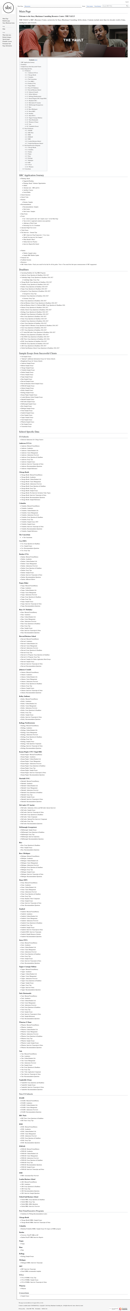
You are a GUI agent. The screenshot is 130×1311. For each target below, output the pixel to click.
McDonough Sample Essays (28, 404)
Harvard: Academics (26, 641)
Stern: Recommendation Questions (30, 963)
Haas (22, 1250)
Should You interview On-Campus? (33, 237)
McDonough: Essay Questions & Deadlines (32, 832)
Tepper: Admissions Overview (29, 978)
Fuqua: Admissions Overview (29, 595)
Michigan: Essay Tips (27, 870)
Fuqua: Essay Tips (26, 599)
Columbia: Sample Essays (28, 524)
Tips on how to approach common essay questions (36, 221)
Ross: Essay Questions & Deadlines (30, 316)
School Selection (25, 195)
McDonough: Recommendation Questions (32, 839)
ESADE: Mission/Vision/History (30, 1101)
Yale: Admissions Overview (28, 1063)
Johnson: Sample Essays (27, 688)
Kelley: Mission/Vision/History (29, 699)
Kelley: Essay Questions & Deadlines (31, 710)
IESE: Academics (26, 1129)
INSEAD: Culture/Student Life (29, 1153)
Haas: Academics (25, 614)
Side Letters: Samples (29, 211)
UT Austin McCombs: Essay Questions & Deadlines (35, 332)
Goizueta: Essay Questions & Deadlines (31, 296)
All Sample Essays (26, 356)
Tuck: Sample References (28, 1016)
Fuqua (23, 1244)
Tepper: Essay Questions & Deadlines (31, 981)
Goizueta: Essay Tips (29, 298)
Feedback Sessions (26, 260)
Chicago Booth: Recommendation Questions (33, 497)
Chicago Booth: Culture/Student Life (31, 479)
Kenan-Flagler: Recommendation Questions (33, 775)
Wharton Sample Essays (27, 422)
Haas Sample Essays (26, 379)
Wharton (23, 1288)
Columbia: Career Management (29, 513)
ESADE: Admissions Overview (29, 1110)
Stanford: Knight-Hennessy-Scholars (31, 934)
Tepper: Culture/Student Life (29, 974)
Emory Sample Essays (27, 374)
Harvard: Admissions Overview (29, 648)
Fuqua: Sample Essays (27, 601)
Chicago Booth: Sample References (30, 499)
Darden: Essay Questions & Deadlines (31, 287)
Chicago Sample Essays (27, 368)
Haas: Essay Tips (25, 626)
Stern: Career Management (28, 949)
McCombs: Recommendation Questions (31, 823)
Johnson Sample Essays (27, 388)
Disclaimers (38, 1308)
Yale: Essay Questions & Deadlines (30, 1067)
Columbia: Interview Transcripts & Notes (32, 526)
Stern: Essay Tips (26, 956)
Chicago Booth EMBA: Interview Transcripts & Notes (35, 1222)
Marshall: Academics (26, 783)
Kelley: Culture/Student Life (29, 703)
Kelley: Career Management (28, 706)
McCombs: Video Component (29, 817)
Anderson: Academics (27, 448)
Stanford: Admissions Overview (29, 921)
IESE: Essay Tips (26, 1140)
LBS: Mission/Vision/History (29, 1182)
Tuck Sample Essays (26, 420)
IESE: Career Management (28, 1134)
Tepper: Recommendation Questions (31, 990)
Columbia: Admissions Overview (30, 515)
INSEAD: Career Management (29, 1156)
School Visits (24, 197)
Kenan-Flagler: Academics (28, 757)
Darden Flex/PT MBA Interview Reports (32, 1237)
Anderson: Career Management (29, 453)
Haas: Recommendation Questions (30, 633)
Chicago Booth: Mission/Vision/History (31, 475)
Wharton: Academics (26, 1027)
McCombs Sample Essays (28, 401)
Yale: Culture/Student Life (28, 1058)
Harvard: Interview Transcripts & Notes (32, 664)
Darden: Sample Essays (27, 572)
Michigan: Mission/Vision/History (30, 856)
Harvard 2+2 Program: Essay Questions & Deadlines (35, 655)
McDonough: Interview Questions (30, 837)
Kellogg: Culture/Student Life (29, 730)
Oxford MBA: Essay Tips (28, 1202)
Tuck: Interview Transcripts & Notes (31, 1014)
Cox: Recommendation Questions (30, 548)
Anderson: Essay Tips (27, 459)
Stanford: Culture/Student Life (29, 916)
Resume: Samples (28, 202)
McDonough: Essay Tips (27, 834)
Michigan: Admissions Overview (30, 865)
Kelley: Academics (26, 701)
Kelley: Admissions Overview (29, 708)
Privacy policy (22, 1308)
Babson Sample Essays (27, 365)
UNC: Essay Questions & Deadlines (30, 330)
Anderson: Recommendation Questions (31, 466)
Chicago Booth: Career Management (31, 481)
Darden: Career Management (29, 563)
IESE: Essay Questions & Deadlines (31, 341)
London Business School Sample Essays (32, 397)
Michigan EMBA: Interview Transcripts (32, 1263)
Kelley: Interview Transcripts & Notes (31, 717)
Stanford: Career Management (29, 918)
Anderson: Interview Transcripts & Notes (32, 464)
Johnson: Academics (26, 675)
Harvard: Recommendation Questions (31, 666)
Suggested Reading (28, 181)
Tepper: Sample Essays (27, 983)
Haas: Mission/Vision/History (29, 612)
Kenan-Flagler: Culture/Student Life (31, 759)
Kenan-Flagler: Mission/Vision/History (31, 754)
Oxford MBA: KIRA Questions (29, 1204)
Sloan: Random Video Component (30, 898)
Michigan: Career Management (29, 863)
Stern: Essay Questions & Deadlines (31, 323)
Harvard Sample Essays (27, 381)
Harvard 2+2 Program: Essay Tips (30, 657)
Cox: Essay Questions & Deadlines (30, 544)
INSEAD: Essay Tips (27, 1162)
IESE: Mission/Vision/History (29, 1127)
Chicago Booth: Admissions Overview (31, 484)
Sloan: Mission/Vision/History (29, 883)
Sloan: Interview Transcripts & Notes (31, 903)
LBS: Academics (25, 1184)
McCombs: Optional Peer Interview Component (34, 819)
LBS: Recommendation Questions (30, 1191)
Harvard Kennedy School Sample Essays (32, 383)
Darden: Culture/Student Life (29, 561)
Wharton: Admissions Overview (29, 1034)
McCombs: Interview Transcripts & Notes (32, 812)
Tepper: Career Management (28, 976)
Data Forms (24, 214)
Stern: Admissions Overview (29, 952)
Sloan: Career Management (28, 889)
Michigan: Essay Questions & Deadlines (32, 867)
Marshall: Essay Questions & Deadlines (31, 314)
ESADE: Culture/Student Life (29, 1105)
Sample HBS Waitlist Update (31, 255)
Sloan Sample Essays (27, 410)
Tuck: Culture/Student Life (28, 1000)
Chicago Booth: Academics (28, 477)
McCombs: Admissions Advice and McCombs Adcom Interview (38, 808)
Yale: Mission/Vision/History (29, 1054)
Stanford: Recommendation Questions (31, 936)
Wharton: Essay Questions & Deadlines (31, 334)
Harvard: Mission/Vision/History (30, 639)
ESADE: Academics (26, 1103)
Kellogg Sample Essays (27, 392)
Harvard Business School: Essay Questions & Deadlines (36, 303)
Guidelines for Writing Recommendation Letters (34, 1214)
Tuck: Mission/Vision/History (29, 996)
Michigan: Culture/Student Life (29, 861)
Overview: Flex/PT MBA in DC (29, 1235)
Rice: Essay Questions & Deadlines (30, 845)
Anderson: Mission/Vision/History (30, 446)
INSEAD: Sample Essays (28, 1167)
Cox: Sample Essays (26, 546)
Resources (24, 262)
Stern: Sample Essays (27, 958)
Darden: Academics (26, 559)
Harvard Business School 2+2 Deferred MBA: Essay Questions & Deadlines (41, 305)
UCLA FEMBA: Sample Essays (29, 1280)
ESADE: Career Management (29, 1107)
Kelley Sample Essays (27, 390)
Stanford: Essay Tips (26, 925)
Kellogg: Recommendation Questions (31, 748)
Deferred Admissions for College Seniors (32, 439)
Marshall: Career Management (29, 788)
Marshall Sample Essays (27, 399)
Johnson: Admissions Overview (29, 681)
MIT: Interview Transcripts (28, 1269)
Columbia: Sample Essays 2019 (29, 522)
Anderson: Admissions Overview (30, 455)
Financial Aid (25, 257)
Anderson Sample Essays (28, 363)
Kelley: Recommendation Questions (30, 719)
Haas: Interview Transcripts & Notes (31, 630)
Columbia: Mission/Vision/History (30, 506)
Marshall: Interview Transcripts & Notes (32, 799)
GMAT (25, 185)
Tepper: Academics (26, 972)
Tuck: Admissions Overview (28, 1005)
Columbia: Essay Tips (27, 519)
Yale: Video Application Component (31, 1072)
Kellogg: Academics (26, 728)
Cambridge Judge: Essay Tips (31, 280)
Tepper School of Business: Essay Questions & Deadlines (36, 325)
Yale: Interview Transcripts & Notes (31, 1074)
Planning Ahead (25, 178)
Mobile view (44, 1308)
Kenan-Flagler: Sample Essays (29, 770)
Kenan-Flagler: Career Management (30, 761)
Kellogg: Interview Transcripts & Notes (32, 746)
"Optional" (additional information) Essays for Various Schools (38, 359)
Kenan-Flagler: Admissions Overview (31, 763)
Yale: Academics (25, 1056)
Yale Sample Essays (26, 424)
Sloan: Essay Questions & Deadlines (31, 319)
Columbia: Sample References (29, 531)
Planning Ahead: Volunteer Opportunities (34, 183)
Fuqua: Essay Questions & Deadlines (31, 289)
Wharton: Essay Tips (26, 1038)
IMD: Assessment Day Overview (30, 1175)
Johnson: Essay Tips (26, 686)
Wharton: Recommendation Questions (31, 1047)
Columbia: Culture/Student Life (29, 510)
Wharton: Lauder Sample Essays (30, 1043)
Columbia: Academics (27, 508)
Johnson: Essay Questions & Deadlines (31, 307)
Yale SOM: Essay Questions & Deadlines (32, 337)
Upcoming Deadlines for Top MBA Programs (33, 273)
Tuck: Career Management (28, 1003)
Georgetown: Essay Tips (30, 294)
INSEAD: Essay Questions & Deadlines (32, 343)
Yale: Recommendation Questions (30, 1076)
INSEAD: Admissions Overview (30, 1158)
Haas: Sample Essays (26, 628)
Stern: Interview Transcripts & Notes (31, 961)
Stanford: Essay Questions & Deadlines (31, 321)
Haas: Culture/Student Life (28, 617)
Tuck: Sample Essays (27, 1012)
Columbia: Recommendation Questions (31, 529)
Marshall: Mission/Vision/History (30, 781)
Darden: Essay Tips (26, 570)
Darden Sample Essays (27, 372)
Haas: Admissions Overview (28, 621)
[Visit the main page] (8, 7)
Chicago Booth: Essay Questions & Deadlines (33, 282)
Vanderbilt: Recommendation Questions (32, 1089)
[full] (73, 41)
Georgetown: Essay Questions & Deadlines (32, 291)
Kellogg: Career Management (29, 732)
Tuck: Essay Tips (25, 1009)
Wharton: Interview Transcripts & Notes (32, 1045)
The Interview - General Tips (29, 232)
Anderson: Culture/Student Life (29, 450)
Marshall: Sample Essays (28, 797)
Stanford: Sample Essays (27, 927)
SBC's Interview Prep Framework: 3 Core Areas (36, 235)
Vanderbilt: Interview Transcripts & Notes (32, 1087)
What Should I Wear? (29, 239)
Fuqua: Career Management (28, 592)
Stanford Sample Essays (27, 413)
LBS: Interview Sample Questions (30, 1193)
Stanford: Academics (26, 914)
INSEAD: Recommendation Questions (31, 1165)
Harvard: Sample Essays (27, 661)
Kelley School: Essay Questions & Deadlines (33, 310)
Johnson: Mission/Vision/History (30, 672)
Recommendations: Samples (30, 207)
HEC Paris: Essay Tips (27, 1120)
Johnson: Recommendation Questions (31, 693)
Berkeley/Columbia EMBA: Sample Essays (32, 1229)
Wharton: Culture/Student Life (29, 1029)
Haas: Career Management (28, 619)
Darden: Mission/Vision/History (29, 557)
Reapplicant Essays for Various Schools (31, 361)
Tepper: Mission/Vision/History (29, 969)
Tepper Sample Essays (27, 417)
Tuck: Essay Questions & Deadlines (30, 328)
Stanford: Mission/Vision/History (30, 912)
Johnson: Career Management (29, 679)
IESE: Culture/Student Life (28, 1131)
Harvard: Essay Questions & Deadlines (31, 650)
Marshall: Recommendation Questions (31, 801)
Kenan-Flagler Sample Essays (29, 395)
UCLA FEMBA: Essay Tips (28, 1277)
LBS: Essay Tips (25, 1189)
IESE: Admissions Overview (29, 1136)
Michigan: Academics (27, 858)
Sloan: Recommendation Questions (30, 905)
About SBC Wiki (30, 1308)
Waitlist (23, 250)
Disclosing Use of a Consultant (31, 225)
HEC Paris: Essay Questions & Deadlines (32, 339)
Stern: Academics (26, 945)
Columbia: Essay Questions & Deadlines (32, 284)
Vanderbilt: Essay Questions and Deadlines (32, 1083)
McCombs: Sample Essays (28, 810)
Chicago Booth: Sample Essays (29, 490)
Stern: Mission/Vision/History (29, 943)
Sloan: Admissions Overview (29, 892)
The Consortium (27, 537)
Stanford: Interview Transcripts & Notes (32, 930)
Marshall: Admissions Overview (29, 790)
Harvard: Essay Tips (26, 652)
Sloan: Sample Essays (27, 901)
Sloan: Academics (26, 885)
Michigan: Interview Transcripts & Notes (32, 874)
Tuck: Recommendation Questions (30, 1018)
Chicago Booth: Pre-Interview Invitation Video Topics (36, 493)
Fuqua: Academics (26, 588)
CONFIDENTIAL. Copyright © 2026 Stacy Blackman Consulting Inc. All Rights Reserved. (51, 1305)
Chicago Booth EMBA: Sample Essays (31, 1220)
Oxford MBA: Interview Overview (30, 1206)
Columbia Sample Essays (28, 370)
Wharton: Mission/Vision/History (30, 1025)
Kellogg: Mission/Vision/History (30, 726)
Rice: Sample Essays (26, 847)
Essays (23, 216)
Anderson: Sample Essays (28, 462)
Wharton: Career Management (29, 1032)
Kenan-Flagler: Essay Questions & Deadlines (33, 766)
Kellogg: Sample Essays (27, 741)
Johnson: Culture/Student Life (29, 677)
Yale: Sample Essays (26, 1065)
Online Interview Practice (30, 242)
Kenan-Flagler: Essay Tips (28, 768)
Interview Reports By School (31, 244)
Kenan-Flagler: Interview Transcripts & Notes (33, 772)
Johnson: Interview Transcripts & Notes (32, 690)
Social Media (26, 192)
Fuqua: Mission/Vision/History (29, 586)
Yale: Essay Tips (25, 1069)
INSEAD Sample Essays (27, 386)
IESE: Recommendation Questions (30, 1143)
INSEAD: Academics (27, 1151)
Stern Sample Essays (26, 415)
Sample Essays (25, 1296)
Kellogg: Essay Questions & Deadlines (31, 312)
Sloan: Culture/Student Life (28, 887)
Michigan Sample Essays (28, 408)
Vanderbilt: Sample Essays (28, 1085)
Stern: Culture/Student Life (28, 947)
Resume (23, 199)
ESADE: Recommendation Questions (31, 1112)
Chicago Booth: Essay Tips (28, 488)
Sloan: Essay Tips (26, 896)
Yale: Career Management (28, 1060)
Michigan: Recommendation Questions (31, 876)
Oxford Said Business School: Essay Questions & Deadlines (37, 348)
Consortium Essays (26, 426)
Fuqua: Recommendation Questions (30, 606)
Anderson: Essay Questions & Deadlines (32, 275)
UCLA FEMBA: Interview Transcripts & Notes (34, 1282)
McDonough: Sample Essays (29, 830)
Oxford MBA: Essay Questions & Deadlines (33, 1199)
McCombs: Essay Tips (27, 821)
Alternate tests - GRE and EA (31, 188)
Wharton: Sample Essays (28, 1041)
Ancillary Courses (28, 190)
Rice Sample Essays (26, 406)
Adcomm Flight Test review (28, 228)
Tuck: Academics (25, 998)
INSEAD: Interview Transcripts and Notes (32, 1169)
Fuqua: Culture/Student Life (28, 590)
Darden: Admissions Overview (29, 566)
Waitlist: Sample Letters (29, 253)
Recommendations (26, 204)
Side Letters (26, 209)
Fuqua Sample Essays (27, 377)
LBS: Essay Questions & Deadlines (30, 346)
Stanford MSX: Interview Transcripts (31, 932)
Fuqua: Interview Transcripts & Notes (31, 604)
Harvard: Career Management (29, 646)
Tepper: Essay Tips (26, 985)
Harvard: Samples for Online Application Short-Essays (36, 659)
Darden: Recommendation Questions (31, 577)
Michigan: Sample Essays (28, 872)
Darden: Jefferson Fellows (28, 579)
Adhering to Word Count (30, 223)
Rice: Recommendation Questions (30, 850)
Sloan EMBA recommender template (31, 1271)
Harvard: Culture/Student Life (29, 643)
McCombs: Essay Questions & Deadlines (32, 814)
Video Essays (24, 230)
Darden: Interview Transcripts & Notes (31, 575)
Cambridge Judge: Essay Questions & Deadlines (34, 277)
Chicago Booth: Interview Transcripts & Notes (33, 495)
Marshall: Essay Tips (26, 795)
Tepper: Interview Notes (27, 987)
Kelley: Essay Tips (26, 712)
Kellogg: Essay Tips (26, 739)
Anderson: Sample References (29, 468)
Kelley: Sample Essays (27, 715)
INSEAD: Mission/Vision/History (30, 1149)
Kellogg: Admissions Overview (29, 735)
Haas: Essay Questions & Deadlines (30, 301)
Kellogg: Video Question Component (31, 744)
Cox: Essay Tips (25, 550)
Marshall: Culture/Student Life (29, 786)
